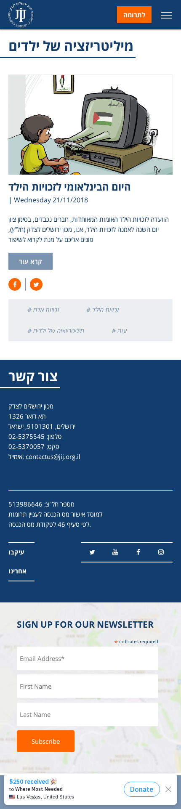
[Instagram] (161, 552)
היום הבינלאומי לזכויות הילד (69, 187)
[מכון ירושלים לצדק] (20, 14)
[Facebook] (138, 552)
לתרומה (134, 15)
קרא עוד (30, 261)
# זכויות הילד (102, 309)
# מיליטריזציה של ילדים (55, 330)
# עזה (119, 330)
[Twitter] (92, 552)
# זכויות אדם (43, 309)
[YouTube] (115, 552)
